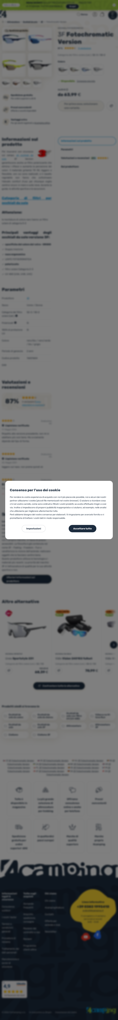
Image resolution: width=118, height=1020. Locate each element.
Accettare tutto (82, 528)
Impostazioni (33, 528)
